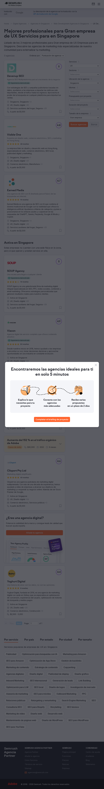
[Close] (96, 365)
